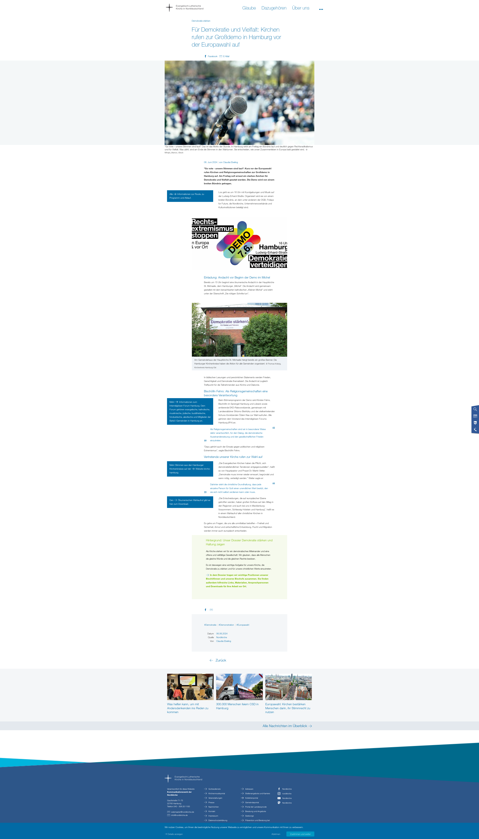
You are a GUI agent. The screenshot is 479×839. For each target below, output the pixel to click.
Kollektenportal (251, 798)
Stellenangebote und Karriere (257, 793)
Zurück (221, 660)
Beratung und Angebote (255, 811)
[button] (321, 7)
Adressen (249, 789)
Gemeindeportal (252, 802)
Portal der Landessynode (256, 807)
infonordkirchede (179, 815)
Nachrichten (213, 807)
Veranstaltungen (215, 798)
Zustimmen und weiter (300, 834)
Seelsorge (249, 816)
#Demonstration (227, 624)
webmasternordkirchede (182, 812)
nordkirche (286, 793)
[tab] (475, 410)
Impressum (213, 816)
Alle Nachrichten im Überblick (285, 726)
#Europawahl (243, 624)
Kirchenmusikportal (216, 793)
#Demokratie (210, 624)
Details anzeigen (175, 834)
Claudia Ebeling (230, 162)
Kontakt (211, 811)
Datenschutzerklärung (217, 820)
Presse (211, 802)
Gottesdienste (214, 789)
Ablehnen (276, 834)
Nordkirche (287, 789)
